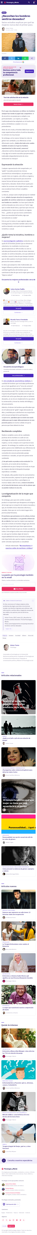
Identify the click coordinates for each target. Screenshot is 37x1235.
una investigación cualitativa (13, 241)
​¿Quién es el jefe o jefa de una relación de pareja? (16, 739)
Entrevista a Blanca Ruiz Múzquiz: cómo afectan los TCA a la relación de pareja (18, 1052)
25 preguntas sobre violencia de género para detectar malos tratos (17, 771)
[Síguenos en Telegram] (20, 1220)
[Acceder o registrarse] (34, 2)
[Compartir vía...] (32, 58)
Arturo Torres (9, 28)
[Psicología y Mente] (11, 2)
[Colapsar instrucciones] (33, 601)
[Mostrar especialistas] (4, 1160)
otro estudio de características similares (17, 381)
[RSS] (23, 1220)
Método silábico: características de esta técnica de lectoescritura (15, 1116)
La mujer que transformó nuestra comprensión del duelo (17, 1009)
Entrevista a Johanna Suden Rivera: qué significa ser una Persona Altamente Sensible (17, 977)
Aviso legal (11, 1232)
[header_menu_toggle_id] (1, 2)
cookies (23, 1232)
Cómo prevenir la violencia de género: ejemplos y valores (18, 870)
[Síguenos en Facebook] (3, 1220)
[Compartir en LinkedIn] (18, 58)
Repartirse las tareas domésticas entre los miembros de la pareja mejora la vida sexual (15, 704)
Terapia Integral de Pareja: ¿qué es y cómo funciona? (16, 1147)
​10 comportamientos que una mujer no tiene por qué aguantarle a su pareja (18, 803)
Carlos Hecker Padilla (17, 289)
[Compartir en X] (11, 58)
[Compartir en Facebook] (5, 58)
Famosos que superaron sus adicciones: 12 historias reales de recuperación (16, 913)
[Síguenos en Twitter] (6, 1220)
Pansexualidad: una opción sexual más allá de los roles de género (17, 838)
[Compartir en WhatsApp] (25, 58)
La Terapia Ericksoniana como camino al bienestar (15, 945)
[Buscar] (29, 2)
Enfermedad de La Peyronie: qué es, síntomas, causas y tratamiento (17, 1084)
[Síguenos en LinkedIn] (10, 1220)
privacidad (17, 1232)
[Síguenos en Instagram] (13, 1220)
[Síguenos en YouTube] (16, 1220)
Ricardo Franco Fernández (19, 320)
